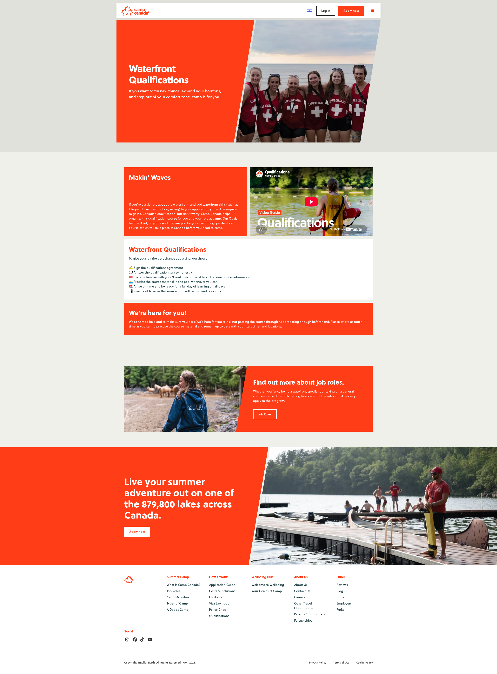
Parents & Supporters (309, 614)
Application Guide (222, 585)
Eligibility (215, 597)
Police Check (218, 609)
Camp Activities (178, 597)
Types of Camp (177, 603)
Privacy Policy (317, 662)
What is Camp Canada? (184, 585)
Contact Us (302, 591)
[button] (309, 10)
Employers (344, 603)
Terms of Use (341, 662)
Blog (339, 591)
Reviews (342, 585)
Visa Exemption (220, 603)
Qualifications (219, 616)
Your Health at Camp (267, 591)
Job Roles (265, 414)
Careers (299, 597)
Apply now (351, 10)
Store (340, 597)
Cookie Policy (364, 662)
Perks (340, 609)
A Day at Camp (177, 609)
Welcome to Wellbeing (268, 585)
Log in (325, 10)
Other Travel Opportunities (304, 605)
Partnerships (303, 620)
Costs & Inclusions (222, 591)
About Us (301, 585)
